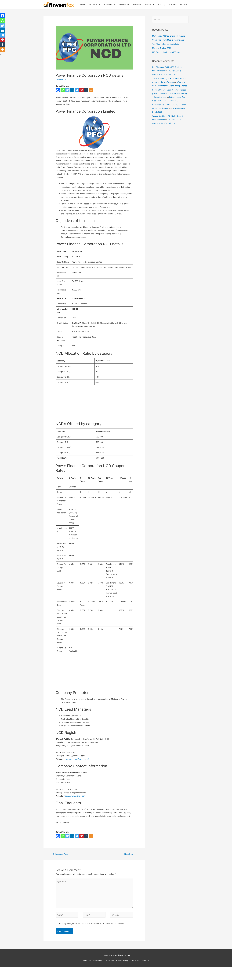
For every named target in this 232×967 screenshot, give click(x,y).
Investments (124, 4)
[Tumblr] (86, 90)
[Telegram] (77, 90)
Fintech (183, 4)
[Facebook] (58, 90)
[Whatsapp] (63, 90)
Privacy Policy (122, 960)
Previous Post (60, 854)
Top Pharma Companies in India (165, 44)
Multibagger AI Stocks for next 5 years (168, 36)
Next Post (130, 854)
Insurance (137, 4)
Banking (161, 4)
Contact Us (98, 960)
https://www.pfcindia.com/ (75, 796)
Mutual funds (109, 4)
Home (82, 4)
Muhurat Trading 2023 (161, 48)
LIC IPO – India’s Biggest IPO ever (166, 52)
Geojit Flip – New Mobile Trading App (168, 40)
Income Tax (150, 4)
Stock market (94, 4)
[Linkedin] (72, 90)
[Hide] (1, 54)
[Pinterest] (81, 90)
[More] (91, 90)
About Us (87, 960)
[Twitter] (67, 90)
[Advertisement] (94, 404)
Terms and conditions (139, 960)
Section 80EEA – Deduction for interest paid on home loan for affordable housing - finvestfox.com (169, 93)
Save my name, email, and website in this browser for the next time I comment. (92, 923)
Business (173, 4)
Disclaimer (109, 960)
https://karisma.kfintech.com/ (76, 759)
